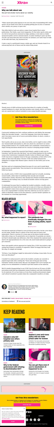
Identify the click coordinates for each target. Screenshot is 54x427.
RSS (39, 419)
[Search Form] (51, 3)
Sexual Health (32, 215)
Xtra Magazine (22, 2)
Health (3, 215)
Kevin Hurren (6, 220)
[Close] (24, 408)
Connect (41, 416)
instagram (27, 419)
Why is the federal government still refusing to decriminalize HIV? (14, 367)
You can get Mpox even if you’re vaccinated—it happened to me (39, 367)
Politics (31, 332)
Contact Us (26, 416)
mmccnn (12, 292)
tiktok (31, 419)
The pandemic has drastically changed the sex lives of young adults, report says (39, 220)
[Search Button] (51, 2)
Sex (30, 298)
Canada (4, 7)
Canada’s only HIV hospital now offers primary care (11, 339)
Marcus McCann (6, 16)
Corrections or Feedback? (8, 301)
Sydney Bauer (33, 226)
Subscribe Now (29, 125)
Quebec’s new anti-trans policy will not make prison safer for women (39, 337)
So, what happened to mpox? (14, 217)
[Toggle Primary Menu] (2, 3)
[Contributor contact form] (16, 292)
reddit (35, 419)
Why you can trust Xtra (24, 301)
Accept (13, 421)
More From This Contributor (14, 284)
